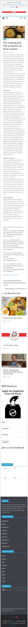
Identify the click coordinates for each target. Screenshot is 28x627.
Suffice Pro (4, 530)
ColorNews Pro (5, 546)
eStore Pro (4, 537)
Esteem (3, 581)
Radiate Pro (5, 543)
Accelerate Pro (5, 527)
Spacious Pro (5, 521)
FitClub (3, 575)
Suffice (3, 568)
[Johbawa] (3, 18)
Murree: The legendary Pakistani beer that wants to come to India (13, 372)
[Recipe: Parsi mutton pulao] (14, 298)
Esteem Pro (4, 533)
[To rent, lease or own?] (14, 327)
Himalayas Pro (5, 540)
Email (4, 422)
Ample (3, 578)
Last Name (5, 434)
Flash (3, 562)
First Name (5, 428)
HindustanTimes (14, 275)
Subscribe (5, 442)
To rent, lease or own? (10, 345)
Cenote (3, 556)
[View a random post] (24, 18)
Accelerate (4, 565)
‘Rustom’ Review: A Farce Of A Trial (15, 289)
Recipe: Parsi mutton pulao (12, 318)
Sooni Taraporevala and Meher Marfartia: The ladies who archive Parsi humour (14, 283)
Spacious (4, 559)
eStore (3, 571)
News (5, 39)
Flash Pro (4, 524)
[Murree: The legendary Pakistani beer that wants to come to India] (14, 355)
